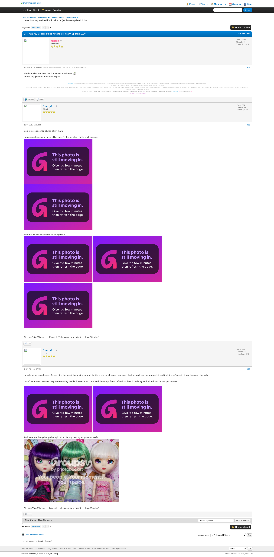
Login (48, 10)
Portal (192, 4)
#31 (248, 67)
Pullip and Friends (68, 17)
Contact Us (40, 549)
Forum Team (27, 549)
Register (57, 10)
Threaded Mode (243, 34)
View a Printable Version (35, 534)
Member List (220, 4)
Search (204, 4)
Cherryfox (49, 106)
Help (249, 4)
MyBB (33, 554)
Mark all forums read (101, 549)
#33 (248, 369)
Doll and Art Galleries (49, 17)
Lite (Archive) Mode (81, 549)
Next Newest (44, 520)
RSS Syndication (119, 549)
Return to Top (65, 549)
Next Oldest (30, 520)
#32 (248, 125)
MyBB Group (53, 554)
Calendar (236, 4)
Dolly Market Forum (30, 17)
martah (83, 67)
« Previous (36, 28)
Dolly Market (52, 549)
